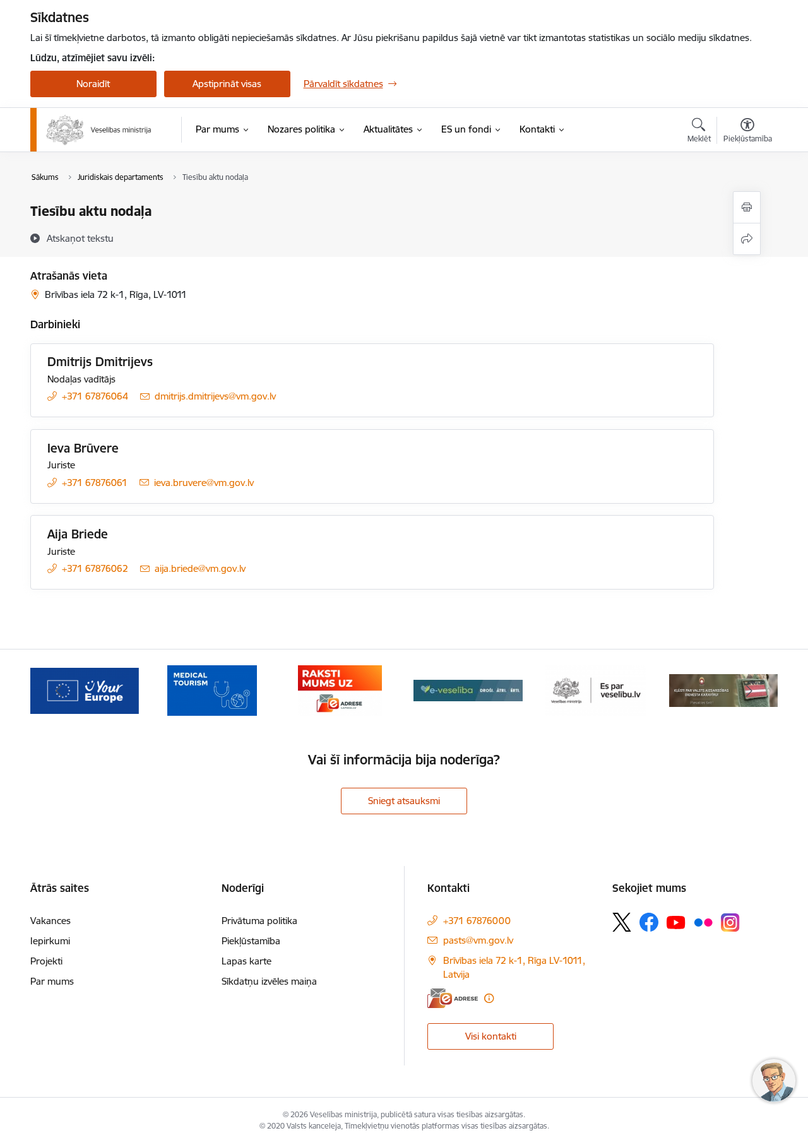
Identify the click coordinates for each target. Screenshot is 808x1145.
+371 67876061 (95, 483)
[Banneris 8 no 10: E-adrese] (340, 690)
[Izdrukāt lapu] (747, 207)
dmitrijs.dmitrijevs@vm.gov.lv (215, 396)
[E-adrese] (452, 998)
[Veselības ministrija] (99, 130)
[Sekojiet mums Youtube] (676, 921)
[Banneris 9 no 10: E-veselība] (468, 690)
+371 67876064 (95, 396)
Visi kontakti (490, 1036)
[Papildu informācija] (489, 998)
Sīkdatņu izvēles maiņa (269, 981)
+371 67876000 (477, 921)
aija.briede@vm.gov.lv (200, 568)
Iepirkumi (50, 941)
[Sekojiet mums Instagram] (730, 922)
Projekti (46, 961)
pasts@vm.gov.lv (478, 940)
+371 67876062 (95, 568)
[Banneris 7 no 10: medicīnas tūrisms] (212, 690)
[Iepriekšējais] (59, 690)
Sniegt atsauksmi (404, 801)
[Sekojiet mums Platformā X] (621, 922)
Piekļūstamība (251, 941)
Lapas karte (246, 961)
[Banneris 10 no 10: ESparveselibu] (595, 690)
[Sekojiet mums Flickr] (703, 921)
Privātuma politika (259, 921)
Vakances (50, 921)
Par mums (52, 981)
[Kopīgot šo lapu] (747, 238)
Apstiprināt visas (227, 84)
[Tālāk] (749, 690)
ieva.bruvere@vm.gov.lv (204, 483)
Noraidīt (93, 84)
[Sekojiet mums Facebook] (648, 922)
